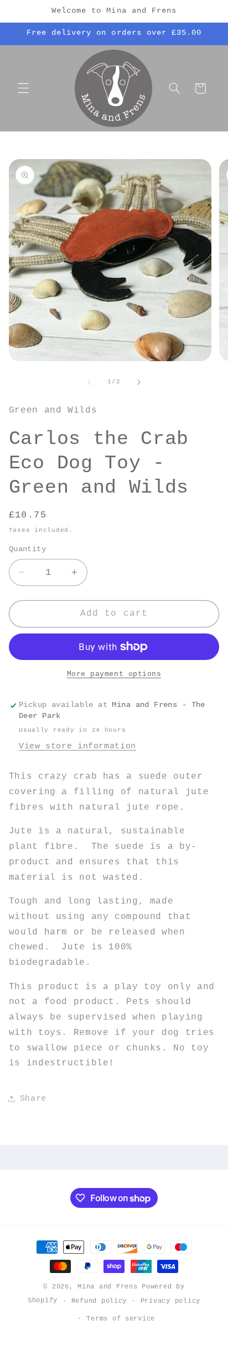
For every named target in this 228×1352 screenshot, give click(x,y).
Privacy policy (170, 1301)
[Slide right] (139, 382)
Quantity (27, 549)
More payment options (114, 674)
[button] (23, 88)
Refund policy (99, 1301)
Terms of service (120, 1318)
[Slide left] (89, 382)
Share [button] (33, 1098)
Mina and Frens (107, 1286)
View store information (77, 746)
